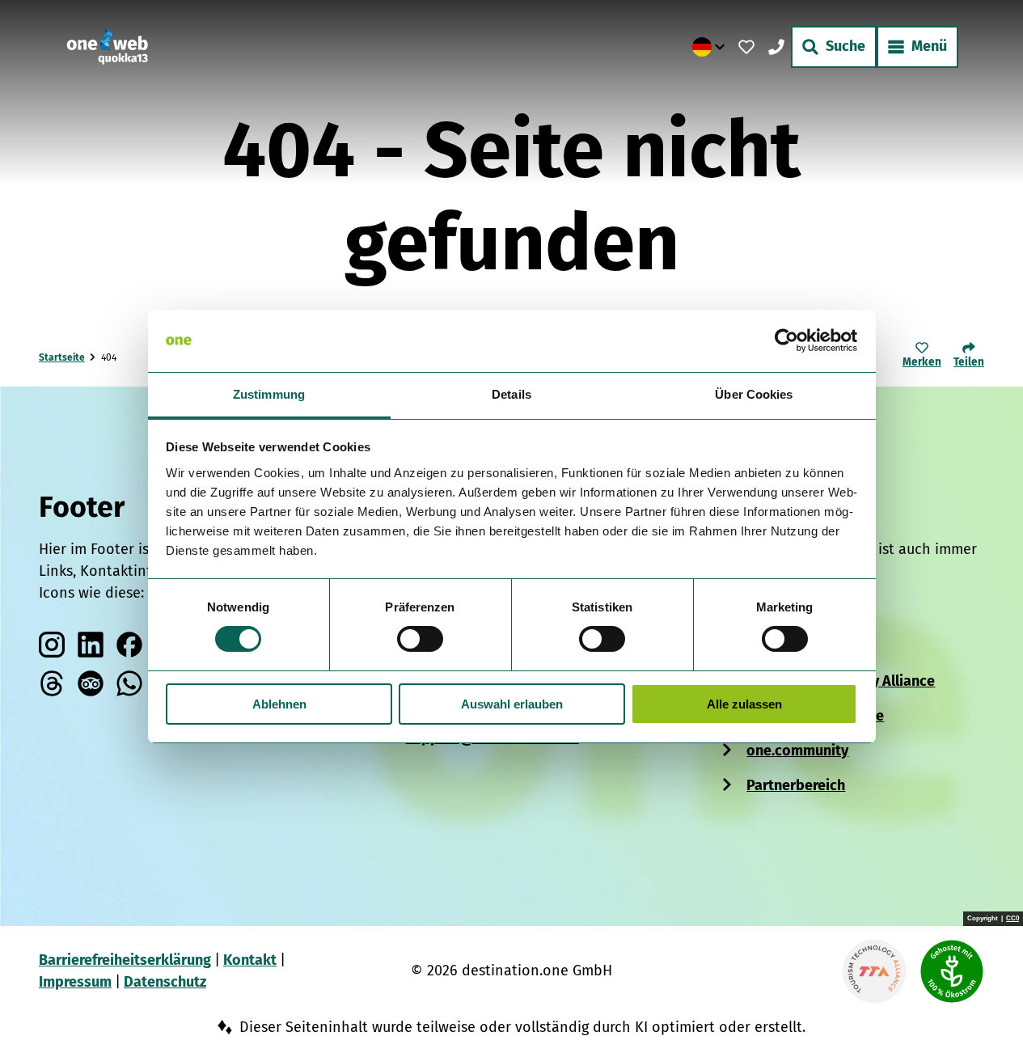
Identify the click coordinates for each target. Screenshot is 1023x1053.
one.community (797, 750)
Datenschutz (165, 982)
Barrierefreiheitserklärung (125, 960)
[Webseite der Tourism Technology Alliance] (874, 971)
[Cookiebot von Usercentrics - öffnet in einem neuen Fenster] (786, 340)
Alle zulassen (744, 704)
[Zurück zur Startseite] (107, 46)
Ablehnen (279, 704)
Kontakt (250, 960)
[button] (984, 1007)
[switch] (420, 639)
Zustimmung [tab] (269, 394)
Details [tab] (511, 394)
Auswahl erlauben (512, 704)
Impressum (75, 982)
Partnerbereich (795, 785)
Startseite (62, 357)
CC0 (1012, 919)
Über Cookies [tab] (754, 394)
